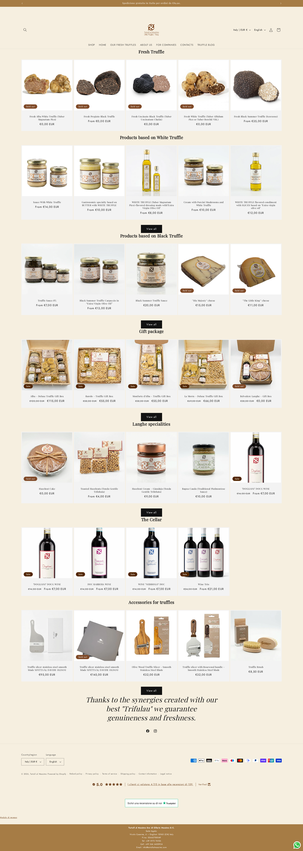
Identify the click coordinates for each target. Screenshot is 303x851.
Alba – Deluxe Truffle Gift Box (47, 396)
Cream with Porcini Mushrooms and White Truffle (204, 204)
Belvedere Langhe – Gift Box (256, 396)
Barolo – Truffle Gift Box (99, 396)
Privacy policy (92, 773)
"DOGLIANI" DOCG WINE (256, 488)
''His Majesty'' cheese (203, 300)
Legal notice (166, 773)
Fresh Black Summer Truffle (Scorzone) (256, 116)
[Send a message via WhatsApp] (297, 845)
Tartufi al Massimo (38, 774)
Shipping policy (128, 773)
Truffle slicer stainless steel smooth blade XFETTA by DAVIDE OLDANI (47, 669)
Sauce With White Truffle (47, 202)
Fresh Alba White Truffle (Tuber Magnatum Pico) (47, 118)
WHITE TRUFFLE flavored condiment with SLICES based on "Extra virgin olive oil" (256, 205)
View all (151, 229)
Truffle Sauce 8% (47, 300)
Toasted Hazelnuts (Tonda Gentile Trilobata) (99, 490)
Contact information (148, 773)
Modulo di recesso (8, 817)
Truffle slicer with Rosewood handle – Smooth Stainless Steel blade (204, 669)
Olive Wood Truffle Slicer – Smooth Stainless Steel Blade (151, 669)
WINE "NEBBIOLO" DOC (151, 584)
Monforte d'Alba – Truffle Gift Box (151, 396)
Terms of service (109, 773)
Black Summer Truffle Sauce (151, 300)
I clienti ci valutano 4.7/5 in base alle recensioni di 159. (160, 784)
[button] (25, 30)
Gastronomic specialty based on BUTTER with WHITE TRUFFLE (99, 204)
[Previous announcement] (22, 3)
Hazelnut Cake (47, 488)
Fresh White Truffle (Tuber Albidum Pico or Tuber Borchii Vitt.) (203, 118)
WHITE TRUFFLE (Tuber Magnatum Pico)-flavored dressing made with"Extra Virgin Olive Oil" (151, 205)
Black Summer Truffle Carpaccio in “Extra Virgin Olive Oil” (99, 302)
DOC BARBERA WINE (99, 584)
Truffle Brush (256, 667)
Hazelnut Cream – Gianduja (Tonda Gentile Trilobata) (151, 490)
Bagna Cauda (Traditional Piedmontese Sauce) (203, 490)
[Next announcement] (280, 3)
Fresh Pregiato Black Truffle (99, 116)
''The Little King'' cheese (256, 300)
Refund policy (76, 773)
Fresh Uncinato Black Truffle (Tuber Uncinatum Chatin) (151, 118)
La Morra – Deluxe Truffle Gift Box (203, 396)
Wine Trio (203, 584)
